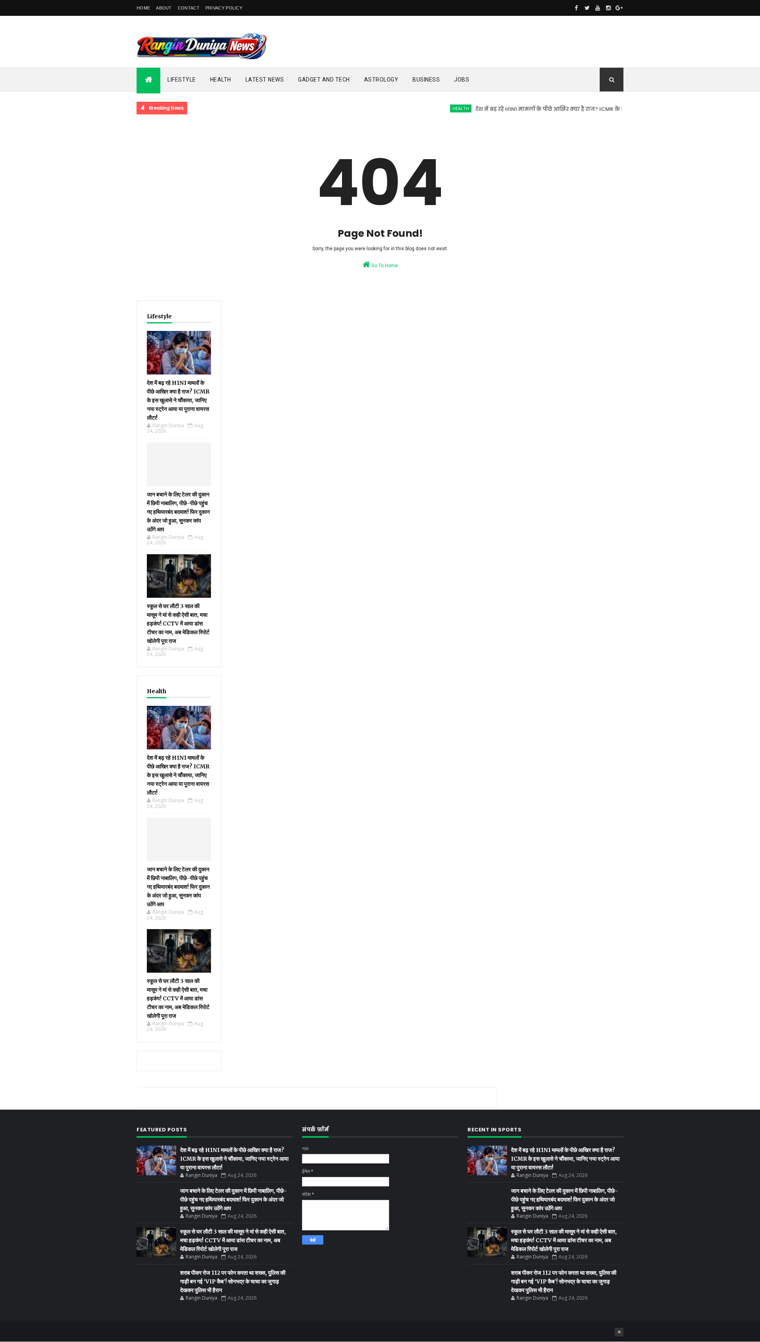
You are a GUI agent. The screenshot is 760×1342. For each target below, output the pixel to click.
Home (143, 8)
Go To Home (384, 265)
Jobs (461, 79)
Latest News (264, 79)
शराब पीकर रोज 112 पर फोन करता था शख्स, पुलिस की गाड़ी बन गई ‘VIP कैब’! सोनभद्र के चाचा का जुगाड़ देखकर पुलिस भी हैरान (232, 1281)
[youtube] (597, 8)
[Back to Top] (619, 1332)
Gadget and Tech (324, 79)
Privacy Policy (223, 8)
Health (220, 79)
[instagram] (608, 8)
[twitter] (587, 8)
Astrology (381, 79)
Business (426, 79)
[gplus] (619, 8)
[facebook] (576, 8)
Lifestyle (181, 79)
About (164, 8)
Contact (189, 8)
